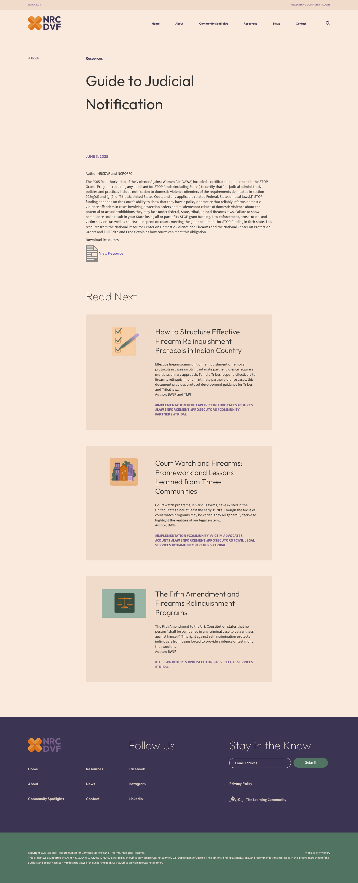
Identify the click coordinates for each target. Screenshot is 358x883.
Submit (310, 762)
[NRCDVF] (62, 23)
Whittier (324, 852)
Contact (301, 23)
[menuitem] (155, 23)
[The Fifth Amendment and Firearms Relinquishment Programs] (124, 603)
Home (156, 23)
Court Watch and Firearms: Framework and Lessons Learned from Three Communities (199, 477)
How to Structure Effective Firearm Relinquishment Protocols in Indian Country (198, 341)
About (179, 23)
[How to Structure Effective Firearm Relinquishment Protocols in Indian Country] (124, 341)
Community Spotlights (213, 23)
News (276, 23)
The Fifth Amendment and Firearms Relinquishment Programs (197, 603)
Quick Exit (34, 4)
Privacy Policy (240, 783)
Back (34, 58)
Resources (250, 23)
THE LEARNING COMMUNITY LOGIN (309, 4)
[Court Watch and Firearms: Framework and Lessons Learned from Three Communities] (124, 472)
